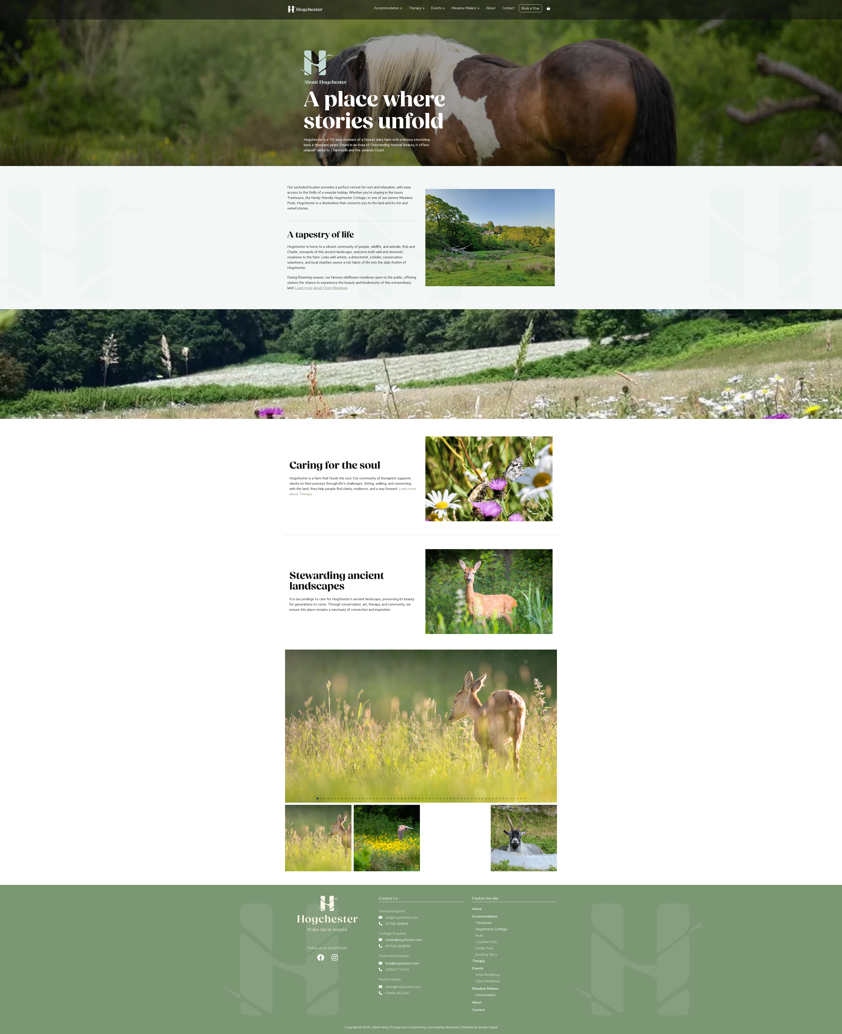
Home (477, 909)
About (491, 8)
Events (438, 8)
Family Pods (484, 948)
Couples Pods (486, 941)
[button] (553, 726)
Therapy (417, 8)
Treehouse (483, 922)
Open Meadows (487, 981)
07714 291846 (397, 923)
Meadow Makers (465, 8)
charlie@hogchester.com (403, 940)
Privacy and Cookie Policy (408, 1027)
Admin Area (380, 1027)
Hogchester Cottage (491, 929)
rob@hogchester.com (401, 917)
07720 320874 (397, 946)
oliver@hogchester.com (403, 986)
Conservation (485, 995)
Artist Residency (487, 974)
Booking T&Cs (486, 954)
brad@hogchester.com (402, 963)
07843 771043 (397, 969)
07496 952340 (397, 993)
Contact (508, 8)
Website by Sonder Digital (480, 1027)
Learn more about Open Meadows (321, 288)
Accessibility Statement (444, 1027)
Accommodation (388, 8)
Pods (479, 935)
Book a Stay (530, 8)
